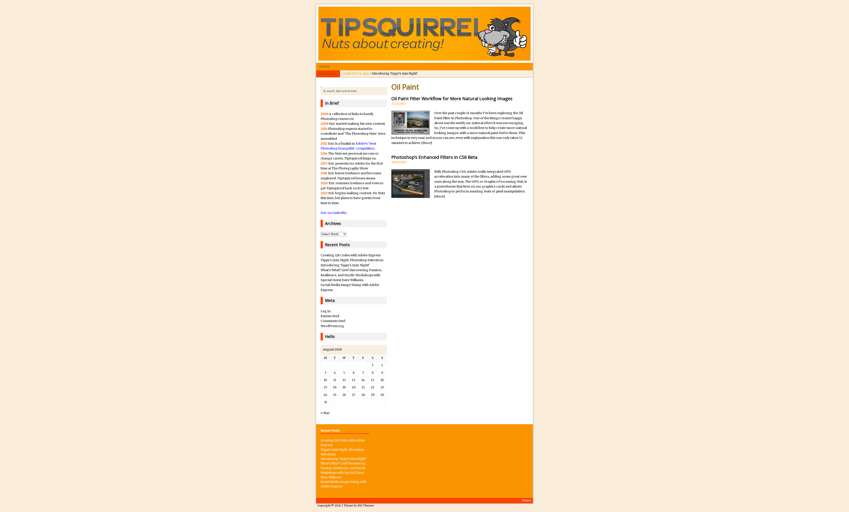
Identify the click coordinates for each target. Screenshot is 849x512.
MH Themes (366, 505)
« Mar (325, 413)
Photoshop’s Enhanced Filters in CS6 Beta (434, 157)
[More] (426, 143)
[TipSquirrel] (424, 33)
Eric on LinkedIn (333, 213)
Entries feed (330, 316)
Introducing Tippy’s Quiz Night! (379, 73)
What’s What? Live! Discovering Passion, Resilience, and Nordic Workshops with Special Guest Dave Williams (351, 275)
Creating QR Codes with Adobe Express (351, 255)
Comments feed (333, 321)
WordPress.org (332, 326)
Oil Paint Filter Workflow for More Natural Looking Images (451, 99)
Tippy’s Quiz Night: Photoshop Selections (352, 260)
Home (324, 67)
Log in (326, 311)
